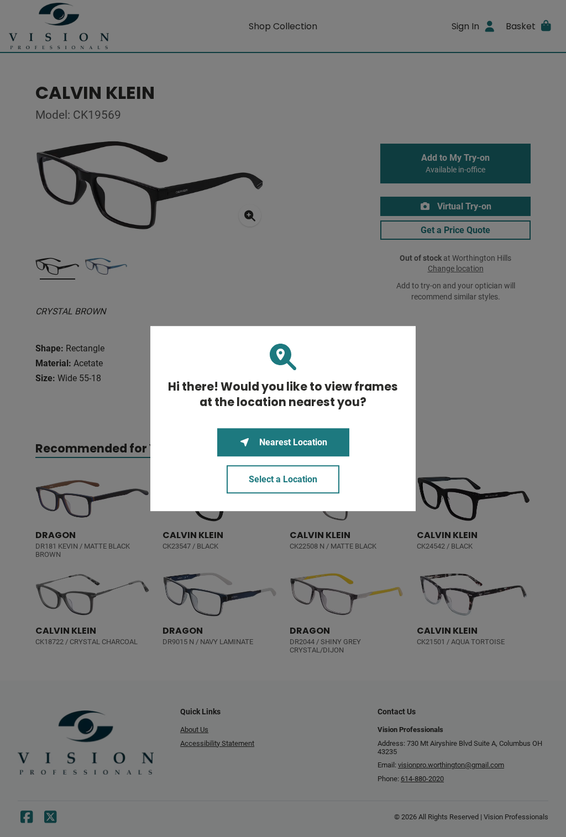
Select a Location (283, 479)
